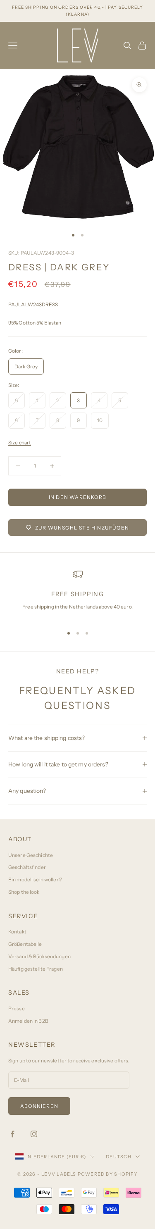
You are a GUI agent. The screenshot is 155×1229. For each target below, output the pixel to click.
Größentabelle (25, 944)
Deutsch (118, 1157)
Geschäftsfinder (27, 867)
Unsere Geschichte (30, 855)
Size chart (19, 442)
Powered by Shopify (108, 1174)
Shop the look (24, 892)
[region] (77, 594)
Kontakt (17, 931)
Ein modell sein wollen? (35, 879)
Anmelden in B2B (28, 1021)
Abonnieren (39, 1106)
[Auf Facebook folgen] (12, 1134)
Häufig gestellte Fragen (35, 969)
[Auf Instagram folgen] (34, 1134)
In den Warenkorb (77, 497)
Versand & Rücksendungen (39, 956)
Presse (16, 1008)
